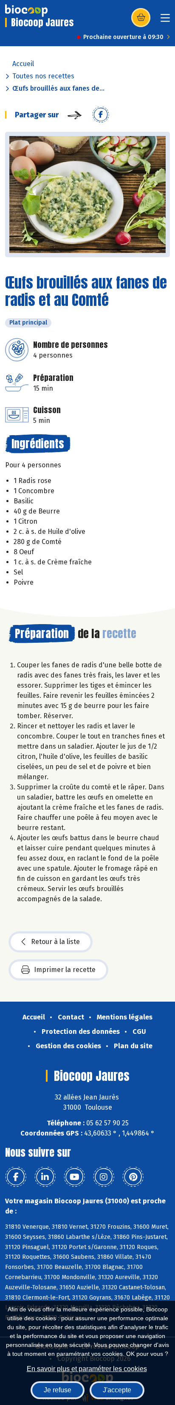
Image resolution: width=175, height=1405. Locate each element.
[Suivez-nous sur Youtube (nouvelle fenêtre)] (74, 1177)
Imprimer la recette (65, 970)
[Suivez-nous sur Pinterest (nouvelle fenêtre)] (133, 1177)
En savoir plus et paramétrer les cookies (87, 1368)
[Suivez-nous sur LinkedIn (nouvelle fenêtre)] (45, 1177)
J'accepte (117, 1390)
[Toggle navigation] (165, 20)
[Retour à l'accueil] (26, 10)
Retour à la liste (55, 942)
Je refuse (57, 1390)
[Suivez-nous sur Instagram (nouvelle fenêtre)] (103, 1177)
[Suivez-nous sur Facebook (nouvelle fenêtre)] (15, 1177)
